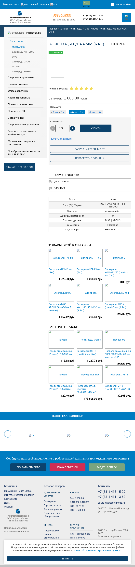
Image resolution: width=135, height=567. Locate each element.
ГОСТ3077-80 (77, 506)
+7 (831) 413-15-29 (93, 15)
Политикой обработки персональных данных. (97, 550)
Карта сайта (10, 498)
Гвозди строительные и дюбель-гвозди (22, 132)
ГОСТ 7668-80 (77, 509)
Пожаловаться (67, 467)
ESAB (14, 56)
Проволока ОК (16, 111)
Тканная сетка (77, 537)
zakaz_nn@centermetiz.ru (111, 502)
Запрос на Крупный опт (90, 149)
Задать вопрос (106, 467)
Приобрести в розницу (89, 158)
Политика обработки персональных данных (16, 529)
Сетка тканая (16, 117)
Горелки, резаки (52, 505)
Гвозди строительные (51, 536)
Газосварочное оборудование (52, 514)
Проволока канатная (20, 104)
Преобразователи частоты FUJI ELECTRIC (24, 152)
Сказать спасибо (28, 467)
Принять (67, 558)
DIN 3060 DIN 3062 (80, 502)
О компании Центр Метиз (17, 490)
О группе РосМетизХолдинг (19, 494)
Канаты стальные (18, 84)
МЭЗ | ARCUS (18, 46)
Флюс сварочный (18, 90)
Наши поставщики (67, 415)
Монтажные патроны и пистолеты (22, 142)
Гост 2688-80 (77, 498)
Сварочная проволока (21, 77)
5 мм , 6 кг (95, 112)
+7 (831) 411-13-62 (93, 19)
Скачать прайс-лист (19, 167)
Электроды (16, 41)
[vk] (6, 537)
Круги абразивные (19, 97)
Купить (95, 128)
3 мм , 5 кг (58, 112)
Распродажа (33, 32)
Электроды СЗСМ (21, 61)
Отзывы (8, 506)
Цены (7, 502)
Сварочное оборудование (23, 124)
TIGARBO (16, 66)
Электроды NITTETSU (23, 51)
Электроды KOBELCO (22, 71)
